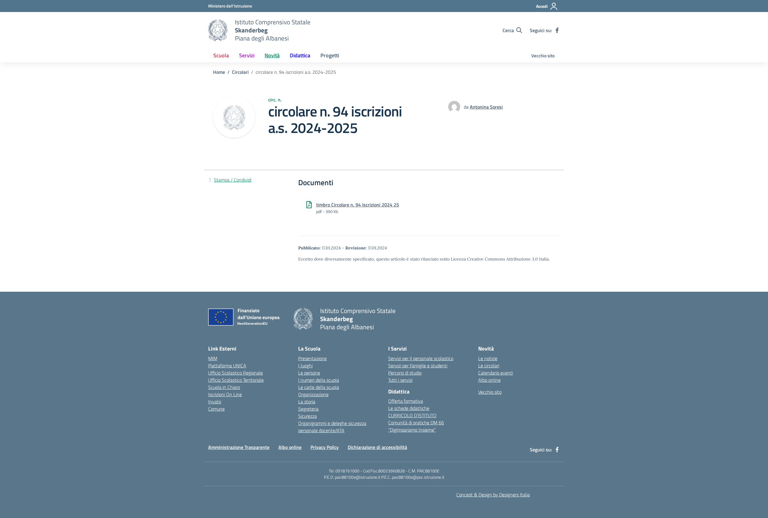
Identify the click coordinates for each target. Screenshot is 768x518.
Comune (216, 408)
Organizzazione (313, 394)
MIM (212, 358)
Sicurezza (307, 416)
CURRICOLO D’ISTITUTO (412, 415)
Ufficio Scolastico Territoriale (236, 380)
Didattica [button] (300, 55)
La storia (306, 401)
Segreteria (308, 408)
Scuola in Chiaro (224, 387)
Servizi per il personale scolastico (420, 358)
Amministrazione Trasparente (238, 447)
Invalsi (214, 401)
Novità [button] (272, 55)
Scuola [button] (221, 55)
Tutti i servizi (400, 380)
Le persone (309, 372)
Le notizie (487, 358)
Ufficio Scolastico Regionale (235, 372)
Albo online (489, 380)
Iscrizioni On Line (225, 394)
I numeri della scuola (318, 380)
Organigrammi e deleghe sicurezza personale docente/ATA (332, 427)
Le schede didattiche (408, 408)
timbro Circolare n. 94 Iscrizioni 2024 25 (357, 204)
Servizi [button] (246, 55)
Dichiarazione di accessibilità (377, 447)
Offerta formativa (405, 401)
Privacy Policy (324, 447)
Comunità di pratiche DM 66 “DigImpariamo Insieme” (416, 426)
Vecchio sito (543, 55)
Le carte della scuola (318, 387)
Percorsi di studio (405, 372)
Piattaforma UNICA (227, 365)
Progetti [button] (329, 55)
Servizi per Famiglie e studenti (417, 365)
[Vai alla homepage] (217, 30)
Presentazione (312, 358)
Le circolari (488, 365)
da (467, 106)
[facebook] (557, 30)
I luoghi (305, 365)
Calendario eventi (495, 372)
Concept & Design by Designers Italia (493, 494)
